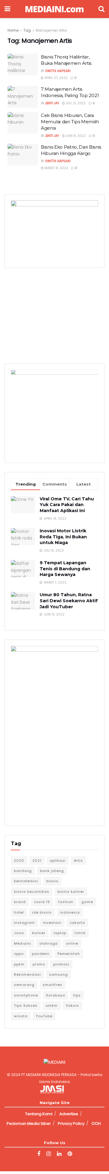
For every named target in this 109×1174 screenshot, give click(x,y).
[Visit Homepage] (54, 9)
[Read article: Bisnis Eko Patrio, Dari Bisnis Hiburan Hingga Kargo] (23, 154)
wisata (21, 1016)
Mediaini (22, 943)
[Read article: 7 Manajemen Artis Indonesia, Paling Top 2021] (23, 97)
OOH (96, 1123)
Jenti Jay (52, 103)
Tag (27, 30)
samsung (58, 974)
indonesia (70, 912)
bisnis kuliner (71, 891)
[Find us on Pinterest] (70, 1153)
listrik (80, 932)
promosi (61, 964)
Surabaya (55, 995)
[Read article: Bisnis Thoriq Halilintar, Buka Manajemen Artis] (23, 64)
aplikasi (58, 860)
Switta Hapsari (58, 71)
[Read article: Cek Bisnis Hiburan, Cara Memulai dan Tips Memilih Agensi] (23, 123)
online (72, 943)
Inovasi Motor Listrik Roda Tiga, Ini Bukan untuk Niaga (63, 536)
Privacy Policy (71, 1123)
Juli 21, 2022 (75, 103)
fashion (65, 901)
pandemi (40, 953)
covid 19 (42, 901)
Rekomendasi (27, 974)
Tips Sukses (26, 1005)
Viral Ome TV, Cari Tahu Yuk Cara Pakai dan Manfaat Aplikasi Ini (67, 504)
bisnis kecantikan (31, 891)
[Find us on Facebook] (38, 1153)
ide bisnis (42, 912)
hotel (19, 912)
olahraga (48, 943)
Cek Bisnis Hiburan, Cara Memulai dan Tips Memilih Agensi (70, 121)
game (87, 901)
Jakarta (77, 922)
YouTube (44, 1016)
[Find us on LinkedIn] (59, 1153)
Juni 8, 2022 (75, 136)
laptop (60, 932)
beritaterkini (26, 881)
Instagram (24, 922)
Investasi (52, 922)
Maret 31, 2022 (56, 168)
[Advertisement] (54, 314)
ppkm (19, 964)
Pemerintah (69, 953)
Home (13, 30)
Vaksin (72, 1005)
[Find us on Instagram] (48, 1153)
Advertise (68, 1114)
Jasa (19, 932)
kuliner (38, 932)
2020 (19, 860)
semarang (24, 984)
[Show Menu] (7, 9)
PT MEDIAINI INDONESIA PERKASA (49, 1074)
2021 (36, 860)
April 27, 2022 (56, 78)
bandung (23, 870)
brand (20, 901)
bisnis (52, 881)
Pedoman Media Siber (29, 1123)
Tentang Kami (38, 1114)
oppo (19, 953)
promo (39, 964)
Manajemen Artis (51, 30)
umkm (52, 1005)
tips (77, 995)
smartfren (52, 984)
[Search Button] (101, 9)
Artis (78, 860)
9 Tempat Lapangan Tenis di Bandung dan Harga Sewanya (65, 568)
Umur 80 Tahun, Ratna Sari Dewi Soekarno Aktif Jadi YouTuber (69, 600)
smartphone (26, 995)
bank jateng (52, 870)
